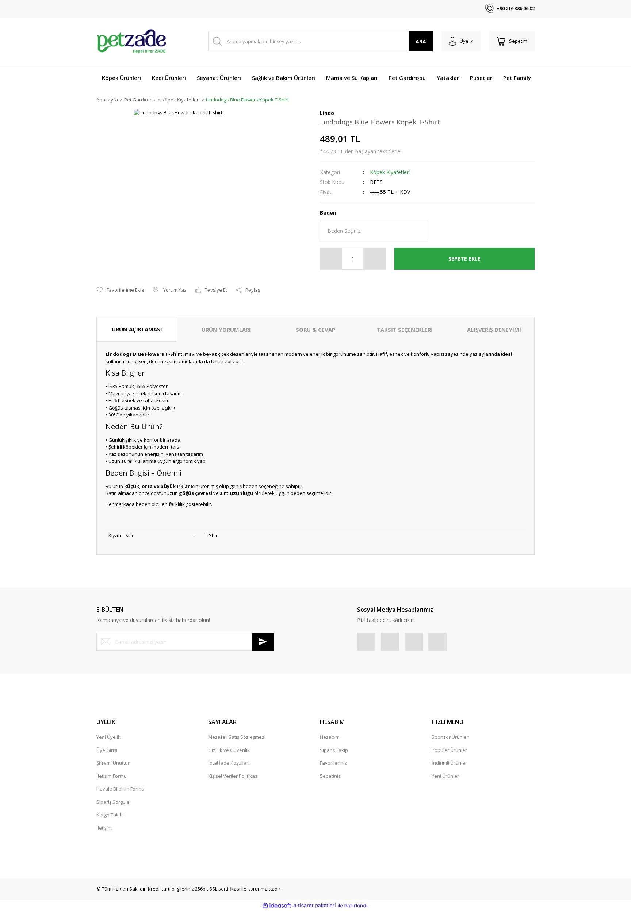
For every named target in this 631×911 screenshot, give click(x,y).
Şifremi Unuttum (114, 763)
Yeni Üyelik (108, 737)
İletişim (104, 827)
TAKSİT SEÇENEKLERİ (405, 329)
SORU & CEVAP (315, 329)
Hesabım (330, 737)
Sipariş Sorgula (113, 802)
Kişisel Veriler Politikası (233, 776)
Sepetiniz (330, 776)
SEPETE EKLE (464, 258)
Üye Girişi (106, 750)
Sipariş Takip (334, 750)
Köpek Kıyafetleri (390, 172)
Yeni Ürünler (445, 776)
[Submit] (263, 642)
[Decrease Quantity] (331, 258)
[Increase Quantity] (374, 258)
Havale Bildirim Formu (120, 788)
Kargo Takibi (110, 814)
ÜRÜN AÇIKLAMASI (137, 329)
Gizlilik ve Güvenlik (229, 750)
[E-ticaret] (314, 905)
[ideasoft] (276, 905)
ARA (421, 41)
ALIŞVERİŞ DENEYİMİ (494, 329)
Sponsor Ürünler (450, 737)
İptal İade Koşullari (228, 763)
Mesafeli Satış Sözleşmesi (236, 737)
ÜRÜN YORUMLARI (226, 329)
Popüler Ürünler (449, 750)
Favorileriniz (333, 763)
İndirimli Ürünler (449, 763)
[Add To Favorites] (120, 290)
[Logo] (131, 41)
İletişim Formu (111, 776)
